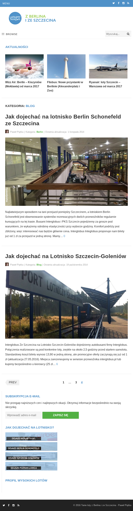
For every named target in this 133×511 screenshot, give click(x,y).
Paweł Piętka (124, 505)
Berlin (40, 132)
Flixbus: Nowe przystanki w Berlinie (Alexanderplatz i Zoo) (65, 86)
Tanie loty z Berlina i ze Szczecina (98, 505)
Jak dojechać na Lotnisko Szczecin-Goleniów (65, 256)
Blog (39, 264)
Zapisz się (60, 415)
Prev (13, 382)
